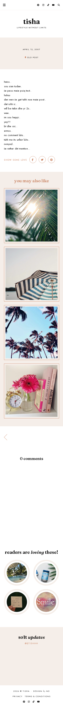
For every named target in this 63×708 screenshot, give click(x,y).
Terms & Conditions (38, 696)
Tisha (31, 21)
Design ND (41, 691)
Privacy (18, 696)
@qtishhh (31, 643)
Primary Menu (3, 4)
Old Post (32, 57)
